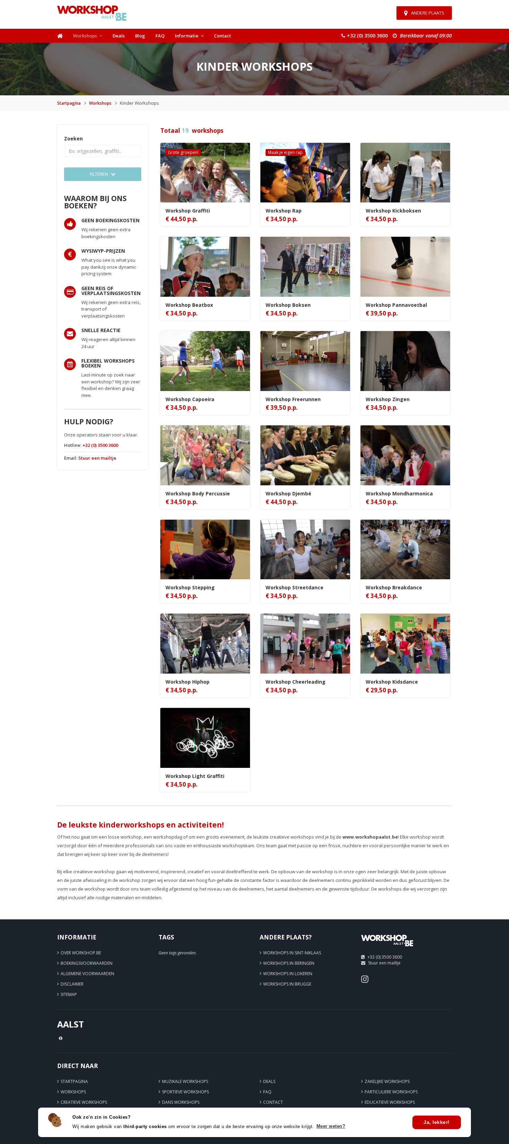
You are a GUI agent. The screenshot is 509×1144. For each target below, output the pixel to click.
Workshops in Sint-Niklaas (292, 953)
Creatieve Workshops (84, 1102)
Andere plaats (427, 13)
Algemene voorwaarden (87, 974)
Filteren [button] (99, 174)
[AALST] (387, 949)
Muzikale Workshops (185, 1081)
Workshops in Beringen (288, 963)
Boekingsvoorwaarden (87, 963)
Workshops (85, 36)
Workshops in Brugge (287, 984)
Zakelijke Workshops (387, 1081)
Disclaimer (72, 984)
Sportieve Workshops (185, 1092)
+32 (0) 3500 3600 (100, 445)
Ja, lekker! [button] (436, 1122)
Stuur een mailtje (97, 458)
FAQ (159, 36)
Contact (222, 36)
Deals (119, 36)
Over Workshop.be (81, 953)
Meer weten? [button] (331, 1126)
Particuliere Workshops (391, 1092)
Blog (140, 36)
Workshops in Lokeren (287, 974)
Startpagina (69, 103)
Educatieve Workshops (390, 1102)
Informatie (186, 36)
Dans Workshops (180, 1102)
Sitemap (69, 994)
